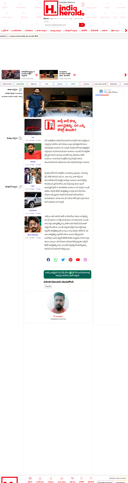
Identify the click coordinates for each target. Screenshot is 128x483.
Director (58, 84)
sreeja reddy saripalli (98, 84)
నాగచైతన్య (64, 191)
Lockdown (84, 84)
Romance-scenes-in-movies (118, 478)
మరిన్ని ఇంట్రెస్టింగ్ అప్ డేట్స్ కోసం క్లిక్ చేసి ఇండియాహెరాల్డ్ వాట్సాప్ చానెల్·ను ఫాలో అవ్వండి (67, 274)
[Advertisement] (64, 54)
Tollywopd (48, 286)
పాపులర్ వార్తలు (11, 187)
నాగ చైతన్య (57, 224)
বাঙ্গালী (80, 18)
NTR (45, 84)
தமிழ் (70, 18)
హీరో (58, 191)
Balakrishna (111, 84)
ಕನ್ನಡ (65, 18)
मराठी (75, 18)
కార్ (62, 216)
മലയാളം (46, 21)
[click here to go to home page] (64, 15)
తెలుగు (46, 19)
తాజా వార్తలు (13, 90)
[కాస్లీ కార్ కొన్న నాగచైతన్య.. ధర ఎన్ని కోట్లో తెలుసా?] (58, 117)
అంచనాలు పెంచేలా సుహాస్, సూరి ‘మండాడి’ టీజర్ (21, 36)
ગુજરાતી (60, 18)
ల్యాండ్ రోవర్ (62, 238)
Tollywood (31, 84)
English (52, 18)
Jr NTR (71, 84)
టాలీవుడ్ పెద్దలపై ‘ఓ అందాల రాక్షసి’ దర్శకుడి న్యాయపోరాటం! (28, 74)
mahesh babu (18, 84)
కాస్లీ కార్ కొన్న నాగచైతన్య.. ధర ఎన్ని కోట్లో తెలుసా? (71, 126)
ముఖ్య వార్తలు (12, 138)
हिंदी (55, 18)
